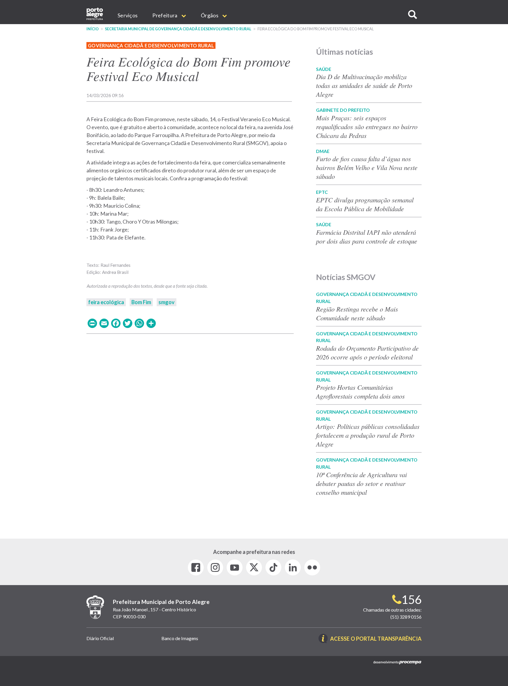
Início (92, 29)
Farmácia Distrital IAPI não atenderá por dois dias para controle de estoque (366, 236)
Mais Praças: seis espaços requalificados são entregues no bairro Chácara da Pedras (366, 126)
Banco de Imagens (179, 638)
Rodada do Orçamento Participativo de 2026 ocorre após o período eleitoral (367, 352)
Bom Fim (141, 302)
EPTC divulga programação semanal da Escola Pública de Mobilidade (365, 204)
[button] (412, 14)
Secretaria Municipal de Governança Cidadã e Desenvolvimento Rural (178, 29)
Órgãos (210, 15)
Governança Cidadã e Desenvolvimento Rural (151, 45)
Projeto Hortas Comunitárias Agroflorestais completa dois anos (360, 391)
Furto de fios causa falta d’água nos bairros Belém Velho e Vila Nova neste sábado (366, 167)
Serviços (128, 15)
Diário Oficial (100, 638)
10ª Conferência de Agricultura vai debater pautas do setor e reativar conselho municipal (361, 483)
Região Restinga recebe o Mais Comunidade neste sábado (357, 313)
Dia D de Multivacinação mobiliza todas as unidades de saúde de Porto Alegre (364, 85)
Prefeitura (165, 15)
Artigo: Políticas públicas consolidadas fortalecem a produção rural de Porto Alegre (368, 435)
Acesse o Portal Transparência (376, 639)
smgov (166, 302)
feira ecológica (106, 302)
